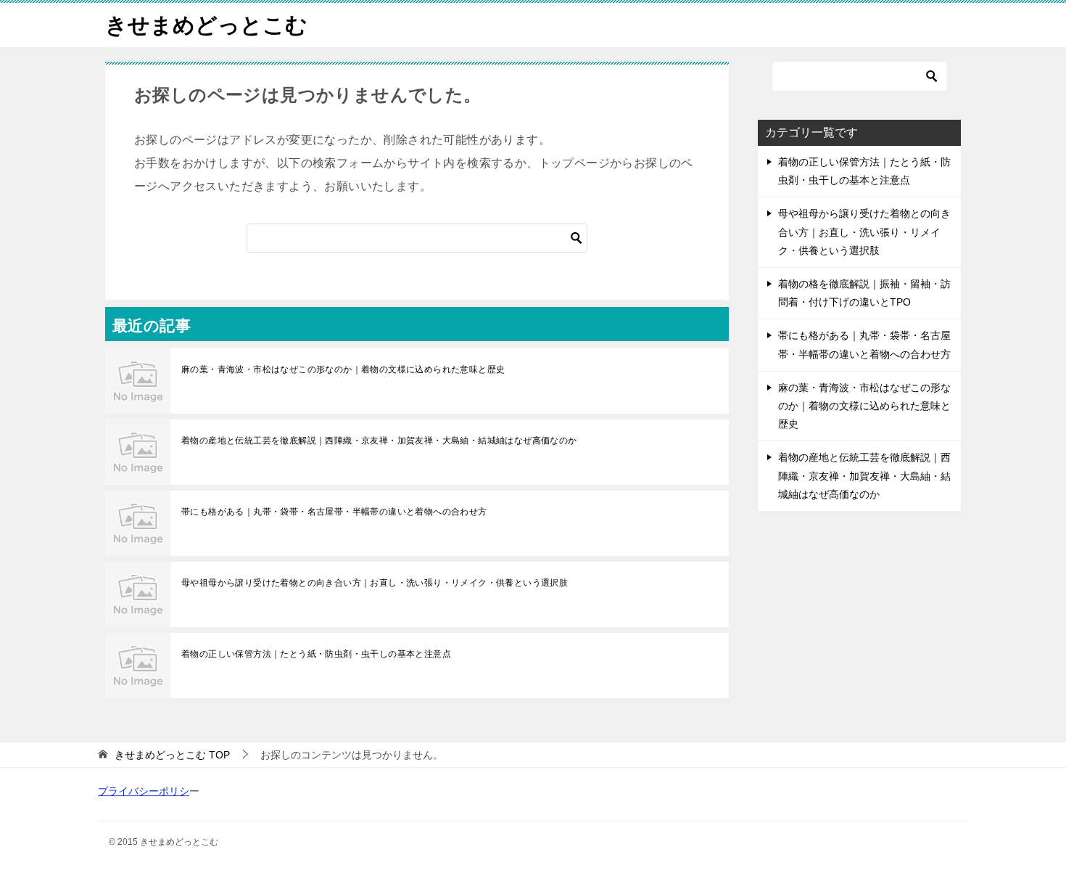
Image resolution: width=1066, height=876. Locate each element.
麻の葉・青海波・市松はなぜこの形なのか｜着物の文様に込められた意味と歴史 (343, 369)
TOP (172, 755)
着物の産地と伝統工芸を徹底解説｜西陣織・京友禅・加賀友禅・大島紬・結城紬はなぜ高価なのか (379, 440)
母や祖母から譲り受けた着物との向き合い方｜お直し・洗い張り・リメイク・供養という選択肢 (374, 583)
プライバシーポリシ (143, 791)
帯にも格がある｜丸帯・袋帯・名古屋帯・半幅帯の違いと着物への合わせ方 (334, 512)
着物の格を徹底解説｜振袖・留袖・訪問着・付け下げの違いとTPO (864, 293)
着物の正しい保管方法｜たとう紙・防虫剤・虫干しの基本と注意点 (316, 654)
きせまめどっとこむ (206, 25)
